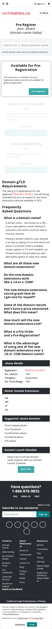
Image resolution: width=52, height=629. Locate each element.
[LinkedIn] (26, 525)
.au (6, 409)
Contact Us (24, 563)
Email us (25, 496)
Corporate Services (7, 578)
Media (22, 578)
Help (37, 496)
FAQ (15, 496)
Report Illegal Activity (43, 567)
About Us (23, 550)
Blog (21, 567)
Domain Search (6, 546)
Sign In (40, 3)
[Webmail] (7, 3)
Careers (23, 558)
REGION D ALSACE (23, 194)
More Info (26, 469)
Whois (40, 545)
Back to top (44, 505)
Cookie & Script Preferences (21, 601)
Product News (23, 572)
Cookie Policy (22, 618)
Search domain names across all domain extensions (25, 52)
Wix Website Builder (8, 557)
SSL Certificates (7, 571)
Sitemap (40, 561)
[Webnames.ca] (16, 13)
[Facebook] (9, 525)
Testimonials (25, 554)
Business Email (6, 564)
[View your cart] (49, 3)
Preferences (20, 624)
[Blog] (43, 525)
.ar (5, 405)
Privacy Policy (37, 618)
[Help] (3, 3)
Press (22, 582)
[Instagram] (17, 525)
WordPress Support (7, 585)
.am (6, 401)
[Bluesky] (34, 525)
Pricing (40, 557)
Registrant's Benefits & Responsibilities (43, 576)
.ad (6, 397)
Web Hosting (8, 552)
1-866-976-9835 (25, 491)
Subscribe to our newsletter (20, 508)
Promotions (42, 549)
